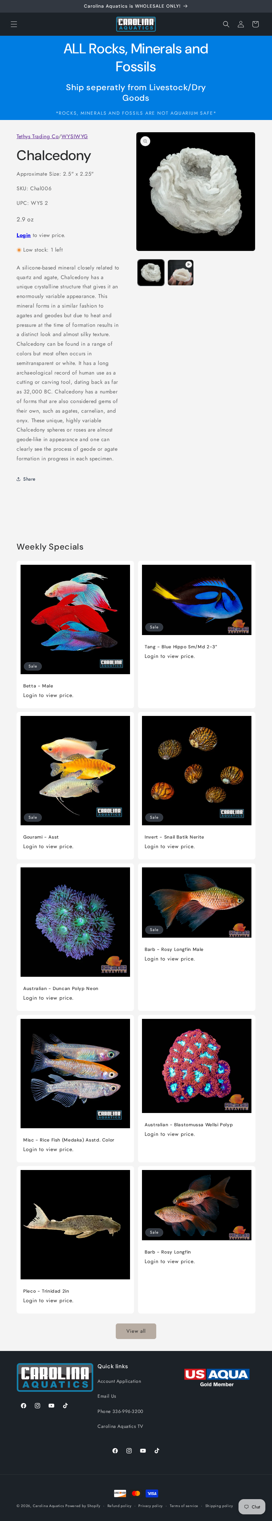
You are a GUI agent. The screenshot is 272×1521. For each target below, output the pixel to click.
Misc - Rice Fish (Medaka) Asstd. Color (68, 1140)
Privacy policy (150, 1505)
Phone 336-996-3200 (120, 1411)
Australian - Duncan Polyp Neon (61, 988)
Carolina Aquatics (48, 1505)
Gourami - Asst (41, 837)
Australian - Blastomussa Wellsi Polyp (189, 1125)
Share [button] (29, 479)
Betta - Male (38, 686)
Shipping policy (219, 1505)
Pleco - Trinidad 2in (46, 1291)
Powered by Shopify (83, 1505)
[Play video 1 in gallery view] (181, 273)
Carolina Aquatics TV (120, 1426)
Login (24, 235)
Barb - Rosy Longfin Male (174, 949)
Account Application (119, 1381)
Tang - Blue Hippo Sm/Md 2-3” (181, 647)
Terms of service (184, 1505)
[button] (14, 24)
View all (136, 1331)
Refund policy (119, 1505)
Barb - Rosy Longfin (168, 1252)
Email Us (107, 1396)
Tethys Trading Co (37, 136)
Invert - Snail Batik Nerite (174, 837)
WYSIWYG (74, 136)
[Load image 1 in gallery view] (151, 273)
